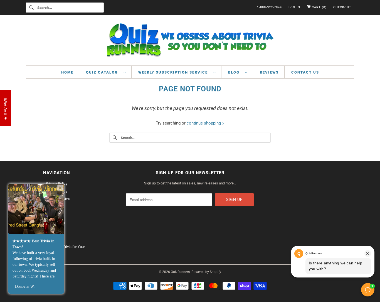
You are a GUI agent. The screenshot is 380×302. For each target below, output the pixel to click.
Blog (235, 72)
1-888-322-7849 (269, 7)
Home (67, 72)
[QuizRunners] (190, 41)
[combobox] (65, 8)
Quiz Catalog (103, 72)
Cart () (319, 7)
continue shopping (204, 123)
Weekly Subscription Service (174, 72)
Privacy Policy (56, 183)
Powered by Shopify (206, 272)
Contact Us (305, 72)
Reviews (269, 72)
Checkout (342, 7)
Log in (294, 7)
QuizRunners (180, 272)
